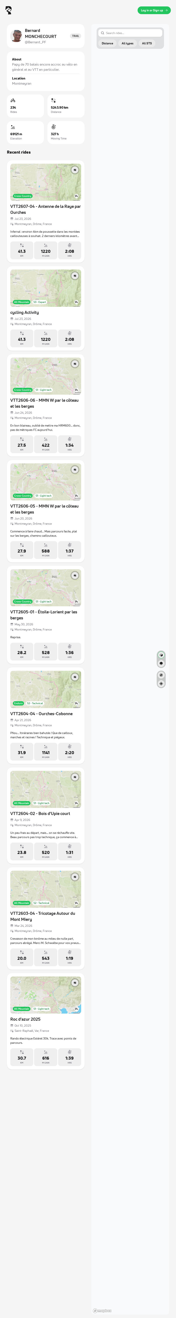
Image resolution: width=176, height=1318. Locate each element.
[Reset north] (161, 675)
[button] (107, 43)
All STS (147, 43)
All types (128, 43)
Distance (107, 43)
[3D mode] (161, 655)
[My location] (161, 683)
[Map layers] (161, 663)
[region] (130, 669)
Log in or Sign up (152, 10)
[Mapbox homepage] (102, 1310)
